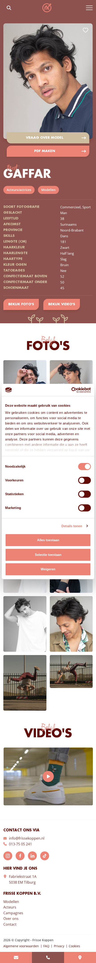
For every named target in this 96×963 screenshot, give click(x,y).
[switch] (84, 480)
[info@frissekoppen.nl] (16, 957)
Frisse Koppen (46, 7)
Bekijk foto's (21, 304)
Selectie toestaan (48, 555)
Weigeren (48, 569)
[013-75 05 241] (48, 957)
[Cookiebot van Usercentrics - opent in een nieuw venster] (71, 390)
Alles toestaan (48, 540)
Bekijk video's (61, 304)
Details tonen (71, 526)
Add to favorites (85, 30)
